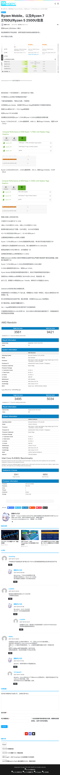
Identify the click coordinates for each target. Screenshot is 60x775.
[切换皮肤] (55, 4)
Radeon (17, 501)
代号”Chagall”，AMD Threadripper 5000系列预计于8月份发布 (30, 543)
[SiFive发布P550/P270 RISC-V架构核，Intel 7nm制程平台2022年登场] (50, 535)
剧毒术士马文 (7, 24)
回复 (10, 565)
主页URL (5, 9)
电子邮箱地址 (5, 718)
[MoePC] (8, 3)
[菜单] (58, 4)
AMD (9, 501)
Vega (50, 501)
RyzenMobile (28, 501)
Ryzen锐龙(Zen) (40, 501)
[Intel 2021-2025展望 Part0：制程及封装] (10, 535)
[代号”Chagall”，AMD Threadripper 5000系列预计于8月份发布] (30, 535)
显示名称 (4, 712)
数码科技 (11, 9)
